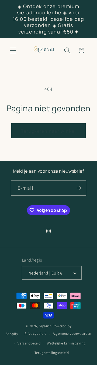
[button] (13, 50)
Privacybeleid (36, 333)
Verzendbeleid (29, 343)
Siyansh (45, 326)
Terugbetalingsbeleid (51, 352)
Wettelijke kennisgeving (66, 343)
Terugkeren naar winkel (48, 131)
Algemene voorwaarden (72, 333)
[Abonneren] (79, 188)
